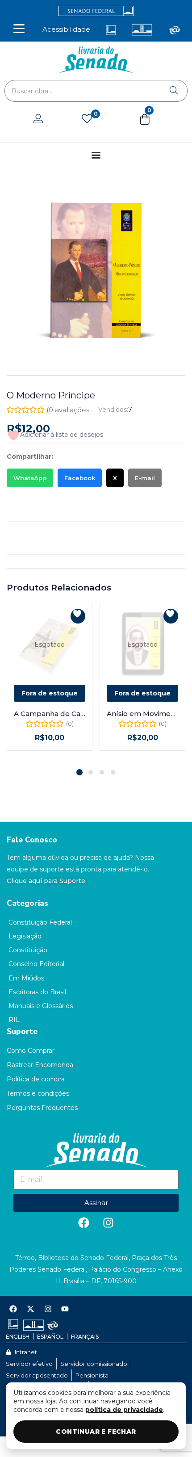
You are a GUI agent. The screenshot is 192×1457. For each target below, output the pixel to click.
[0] (87, 119)
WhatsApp (29, 477)
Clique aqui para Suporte (46, 881)
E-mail (145, 477)
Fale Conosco (32, 840)
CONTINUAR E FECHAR (96, 1432)
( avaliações (67, 410)
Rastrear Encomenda (40, 1065)
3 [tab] (102, 772)
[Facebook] (84, 1223)
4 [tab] (113, 772)
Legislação (25, 936)
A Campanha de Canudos (49, 713)
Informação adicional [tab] (40, 530)
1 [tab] (79, 772)
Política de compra (36, 1079)
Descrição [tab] (23, 513)
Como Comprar (30, 1051)
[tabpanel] (49, 682)
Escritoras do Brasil (37, 992)
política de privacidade (124, 1410)
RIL (14, 1020)
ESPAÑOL (50, 1336)
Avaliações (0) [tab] (29, 546)
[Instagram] (108, 1223)
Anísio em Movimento (142, 713)
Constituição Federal (40, 922)
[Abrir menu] (19, 28)
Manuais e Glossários (40, 1006)
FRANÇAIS (85, 1336)
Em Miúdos (26, 978)
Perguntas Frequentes (42, 1108)
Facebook (79, 477)
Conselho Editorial (36, 964)
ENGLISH (17, 1336)
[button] (144, 121)
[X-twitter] (30, 1309)
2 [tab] (90, 772)
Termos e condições (38, 1093)
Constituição (27, 950)
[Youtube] (65, 1309)
